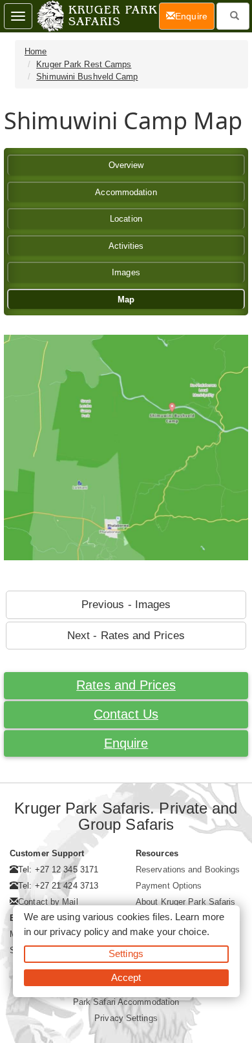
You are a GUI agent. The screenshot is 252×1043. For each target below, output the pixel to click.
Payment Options (169, 885)
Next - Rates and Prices (126, 635)
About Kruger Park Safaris (186, 902)
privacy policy (79, 931)
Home (36, 51)
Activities (126, 246)
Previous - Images (126, 604)
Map (126, 299)
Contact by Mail (48, 902)
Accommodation (125, 192)
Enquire (126, 743)
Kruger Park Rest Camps (83, 64)
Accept (126, 977)
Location (126, 219)
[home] (96, 16)
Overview (126, 165)
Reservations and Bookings (188, 869)
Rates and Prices (126, 685)
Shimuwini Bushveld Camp (87, 76)
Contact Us (126, 714)
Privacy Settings (126, 1018)
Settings (126, 953)
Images (126, 272)
